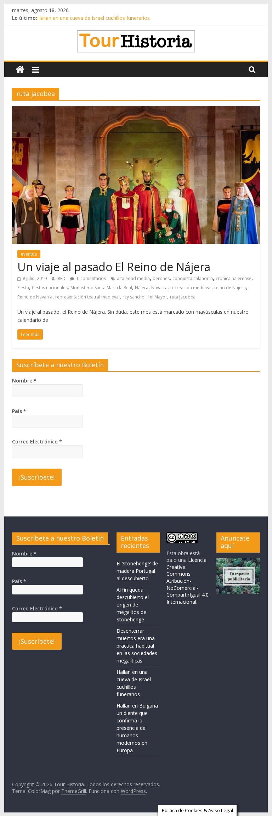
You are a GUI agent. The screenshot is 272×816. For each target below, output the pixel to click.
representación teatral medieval (87, 297)
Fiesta (23, 288)
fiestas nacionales (50, 288)
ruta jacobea (183, 297)
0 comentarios (91, 278)
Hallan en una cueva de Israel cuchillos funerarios (93, 18)
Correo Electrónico (37, 441)
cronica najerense (233, 278)
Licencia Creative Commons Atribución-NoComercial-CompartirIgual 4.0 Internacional (187, 581)
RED (62, 278)
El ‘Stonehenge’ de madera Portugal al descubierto (137, 571)
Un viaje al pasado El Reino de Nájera (113, 266)
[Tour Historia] (20, 69)
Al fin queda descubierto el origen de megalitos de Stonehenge (133, 604)
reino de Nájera (230, 288)
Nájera (141, 288)
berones (161, 278)
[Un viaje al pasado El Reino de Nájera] (136, 110)
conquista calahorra (192, 278)
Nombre (24, 380)
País (19, 411)
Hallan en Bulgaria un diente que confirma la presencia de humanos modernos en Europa (137, 728)
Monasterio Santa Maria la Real (101, 288)
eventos (29, 254)
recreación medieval (190, 288)
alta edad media (133, 278)
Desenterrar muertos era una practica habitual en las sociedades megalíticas (137, 645)
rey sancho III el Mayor (145, 297)
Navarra (159, 288)
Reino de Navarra (34, 297)
